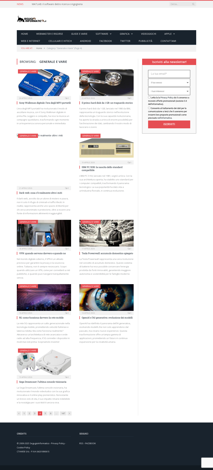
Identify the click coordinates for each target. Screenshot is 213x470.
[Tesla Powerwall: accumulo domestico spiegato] (106, 234)
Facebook (105, 40)
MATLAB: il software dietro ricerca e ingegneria (57, 4)
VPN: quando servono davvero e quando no (42, 253)
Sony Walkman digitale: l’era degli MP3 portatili (45, 102)
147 (63, 413)
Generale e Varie (28, 71)
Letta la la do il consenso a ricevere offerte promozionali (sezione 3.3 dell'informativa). (168, 100)
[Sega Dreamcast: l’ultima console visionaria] (44, 362)
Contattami (168, 40)
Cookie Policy (23, 447)
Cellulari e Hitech (60, 40)
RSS (81, 443)
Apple (168, 33)
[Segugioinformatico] (32, 19)
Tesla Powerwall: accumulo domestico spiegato (107, 253)
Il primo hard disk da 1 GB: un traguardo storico (107, 102)
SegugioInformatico (40, 443)
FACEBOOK (90, 443)
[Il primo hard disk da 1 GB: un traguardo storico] (106, 83)
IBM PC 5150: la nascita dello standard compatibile (102, 169)
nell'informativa (164, 118)
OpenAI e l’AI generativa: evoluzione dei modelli (107, 317)
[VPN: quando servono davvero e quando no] (44, 234)
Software (102, 33)
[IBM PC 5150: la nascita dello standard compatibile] (106, 148)
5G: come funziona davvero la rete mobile (41, 317)
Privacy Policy (166, 97)
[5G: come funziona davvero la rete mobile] (44, 298)
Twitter (125, 40)
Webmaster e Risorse (49, 33)
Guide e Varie (79, 33)
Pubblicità (145, 40)
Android (85, 40)
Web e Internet (30, 40)
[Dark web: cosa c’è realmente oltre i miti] (44, 161)
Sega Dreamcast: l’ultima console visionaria (42, 381)
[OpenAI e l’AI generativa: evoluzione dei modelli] (106, 298)
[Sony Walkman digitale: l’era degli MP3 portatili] (44, 83)
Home (24, 33)
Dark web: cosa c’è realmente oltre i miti (40, 192)
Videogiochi (148, 33)
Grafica (124, 33)
